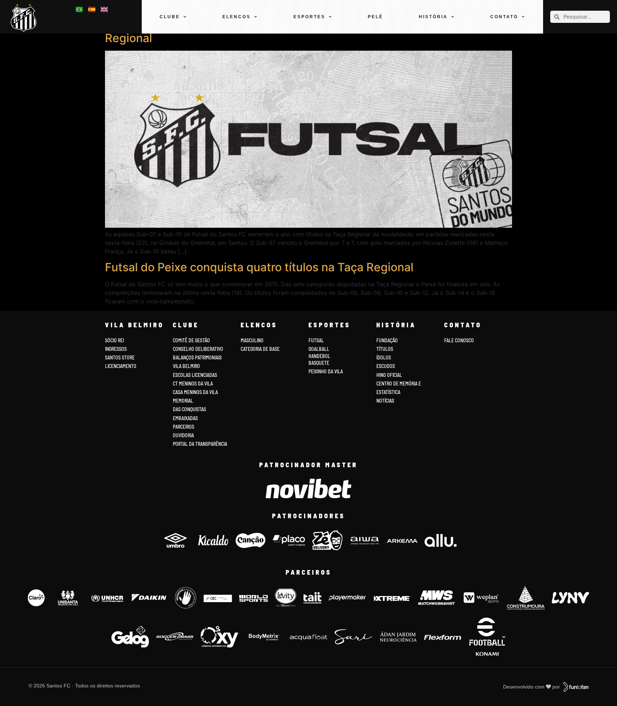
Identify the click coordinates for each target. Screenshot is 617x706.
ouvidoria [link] (183, 435)
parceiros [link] (183, 427)
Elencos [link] (236, 16)
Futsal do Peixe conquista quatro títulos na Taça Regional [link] (259, 267)
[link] (26, 18)
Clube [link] (170, 16)
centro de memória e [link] (398, 383)
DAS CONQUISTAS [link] (189, 409)
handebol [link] (319, 356)
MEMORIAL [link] (183, 401)
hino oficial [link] (389, 375)
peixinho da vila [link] (325, 371)
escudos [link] (385, 366)
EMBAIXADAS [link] (185, 418)
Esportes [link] (309, 16)
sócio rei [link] (114, 340)
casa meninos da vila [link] (195, 392)
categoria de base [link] (261, 349)
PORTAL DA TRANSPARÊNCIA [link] (200, 444)
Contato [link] (504, 16)
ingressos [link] (116, 349)
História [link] (433, 16)
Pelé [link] (375, 16)
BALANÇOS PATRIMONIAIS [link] (197, 357)
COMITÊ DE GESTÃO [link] (191, 340)
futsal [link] (316, 340)
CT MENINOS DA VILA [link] (193, 383)
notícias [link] (385, 401)
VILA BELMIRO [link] (186, 366)
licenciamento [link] (120, 366)
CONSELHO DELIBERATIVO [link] (198, 349)
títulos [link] (384, 349)
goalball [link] (318, 349)
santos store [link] (120, 357)
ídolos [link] (383, 357)
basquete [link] (318, 363)
